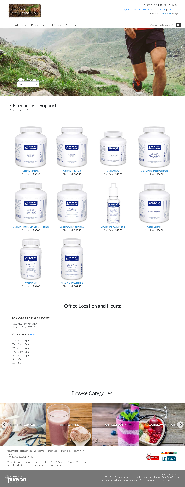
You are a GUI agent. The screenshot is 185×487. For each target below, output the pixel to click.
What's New (22, 24)
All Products (56, 24)
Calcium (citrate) (30, 170)
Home (8, 24)
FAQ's (9, 454)
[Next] (180, 424)
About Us (161, 9)
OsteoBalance (154, 226)
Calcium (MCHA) (72, 170)
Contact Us (172, 9)
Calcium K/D (113, 170)
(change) (175, 14)
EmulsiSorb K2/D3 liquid (113, 226)
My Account (149, 9)
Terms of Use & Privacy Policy (58, 450)
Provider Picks (39, 24)
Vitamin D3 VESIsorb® (72, 282)
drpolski (166, 13)
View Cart (137, 9)
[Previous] (4, 424)
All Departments (75, 24)
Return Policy (78, 450)
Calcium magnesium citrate (154, 170)
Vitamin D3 (30, 282)
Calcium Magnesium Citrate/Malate (31, 226)
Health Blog (27, 450)
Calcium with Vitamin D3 (72, 226)
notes (32, 334)
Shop (18, 450)
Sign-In (127, 9)
